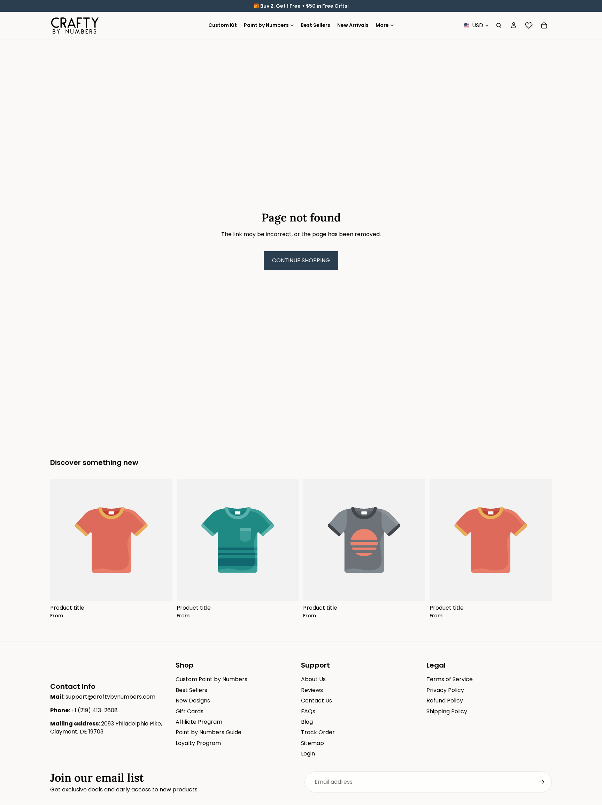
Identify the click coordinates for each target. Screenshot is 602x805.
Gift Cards (189, 711)
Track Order (318, 732)
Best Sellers (191, 690)
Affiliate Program (199, 722)
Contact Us (316, 701)
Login (308, 754)
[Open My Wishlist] (529, 25)
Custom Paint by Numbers (211, 679)
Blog (307, 722)
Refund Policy (444, 701)
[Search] (499, 25)
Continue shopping (301, 260)
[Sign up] (541, 782)
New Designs (193, 701)
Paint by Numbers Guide (208, 732)
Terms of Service (449, 679)
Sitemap (312, 743)
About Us (313, 679)
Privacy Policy (445, 690)
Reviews (312, 690)
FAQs (308, 711)
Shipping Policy (446, 711)
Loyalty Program (198, 743)
